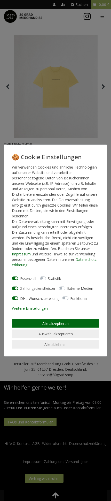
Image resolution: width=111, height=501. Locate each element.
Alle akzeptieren (55, 323)
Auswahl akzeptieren (55, 333)
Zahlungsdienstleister (38, 288)
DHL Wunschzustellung (39, 298)
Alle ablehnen (55, 344)
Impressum (21, 254)
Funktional (79, 298)
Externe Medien (80, 288)
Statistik (54, 278)
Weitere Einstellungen (30, 308)
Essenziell (28, 278)
